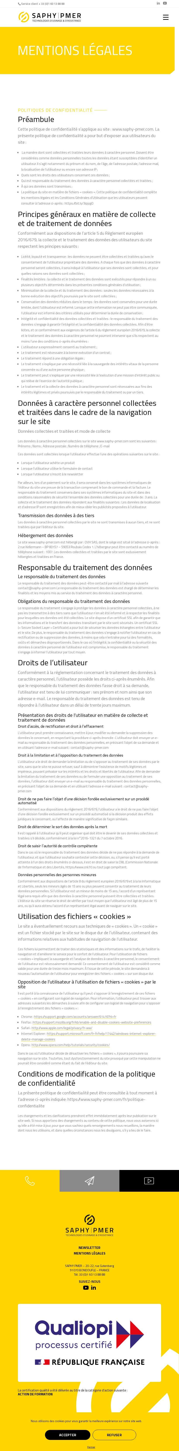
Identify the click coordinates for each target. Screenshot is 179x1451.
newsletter (89, 1247)
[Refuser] (87, 1447)
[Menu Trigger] (166, 17)
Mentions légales (89, 1253)
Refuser (114, 1435)
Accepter (67, 1435)
